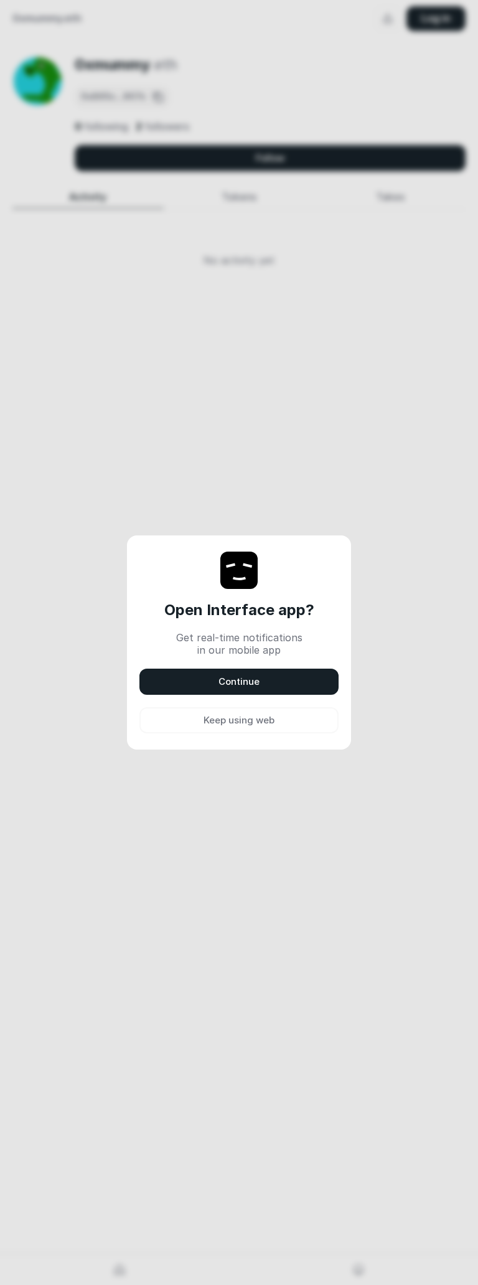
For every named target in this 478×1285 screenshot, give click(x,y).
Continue (239, 681)
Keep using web (239, 720)
